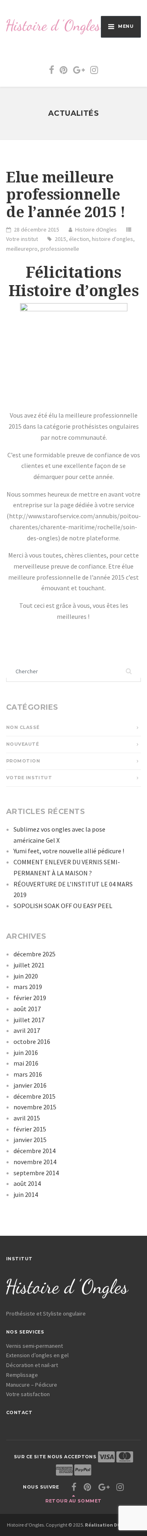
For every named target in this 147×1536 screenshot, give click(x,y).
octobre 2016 (31, 1041)
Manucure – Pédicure (31, 1384)
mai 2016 (25, 1063)
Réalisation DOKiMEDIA (112, 1525)
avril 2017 (26, 1030)
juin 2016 (25, 1052)
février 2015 (29, 1129)
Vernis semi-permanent (34, 1345)
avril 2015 (26, 1118)
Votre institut (22, 239)
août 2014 (27, 1183)
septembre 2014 (36, 1173)
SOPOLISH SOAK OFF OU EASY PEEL (62, 906)
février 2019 (29, 998)
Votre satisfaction (28, 1394)
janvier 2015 (30, 1140)
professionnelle (59, 248)
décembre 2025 (34, 954)
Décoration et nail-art (32, 1365)
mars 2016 (27, 1074)
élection (79, 239)
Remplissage (22, 1375)
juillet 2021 (29, 965)
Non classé (22, 727)
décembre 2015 (34, 1096)
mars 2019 (27, 987)
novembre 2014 (34, 1162)
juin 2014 (25, 1194)
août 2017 (27, 1009)
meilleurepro (22, 248)
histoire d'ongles (112, 239)
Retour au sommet (73, 1501)
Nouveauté (22, 744)
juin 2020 (25, 976)
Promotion (23, 761)
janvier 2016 (30, 1085)
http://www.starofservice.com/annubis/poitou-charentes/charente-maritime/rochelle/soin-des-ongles (75, 527)
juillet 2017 (29, 1020)
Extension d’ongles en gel (37, 1355)
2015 (60, 239)
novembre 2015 (34, 1107)
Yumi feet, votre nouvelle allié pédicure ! (68, 851)
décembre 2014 (34, 1151)
